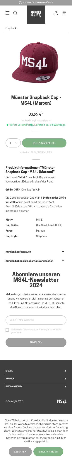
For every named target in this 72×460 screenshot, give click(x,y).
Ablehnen (20, 452)
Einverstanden (48, 452)
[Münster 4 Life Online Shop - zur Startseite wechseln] (35, 13)
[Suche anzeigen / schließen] (15, 13)
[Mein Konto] (56, 14)
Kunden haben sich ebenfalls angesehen (29, 261)
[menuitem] (8, 13)
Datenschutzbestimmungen (36, 330)
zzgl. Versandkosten (41, 121)
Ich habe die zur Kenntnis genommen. (36, 331)
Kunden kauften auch (18, 252)
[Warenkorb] (64, 14)
